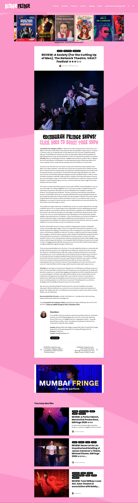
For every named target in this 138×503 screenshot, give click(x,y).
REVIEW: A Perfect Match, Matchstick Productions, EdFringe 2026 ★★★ (85, 420)
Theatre (60, 51)
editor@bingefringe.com (62, 333)
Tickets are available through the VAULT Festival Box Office (63, 304)
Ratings (92, 6)
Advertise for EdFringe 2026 (115, 6)
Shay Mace (65, 65)
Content (83, 6)
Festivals (64, 6)
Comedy (75, 442)
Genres (55, 6)
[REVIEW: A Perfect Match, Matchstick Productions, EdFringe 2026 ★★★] (51, 421)
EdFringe (75, 411)
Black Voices (76, 473)
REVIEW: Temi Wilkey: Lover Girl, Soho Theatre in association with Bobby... (86, 484)
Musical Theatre (84, 411)
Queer (87, 442)
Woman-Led (82, 413)
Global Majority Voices (78, 475)
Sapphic (92, 411)
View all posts (54, 338)
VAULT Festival (67, 51)
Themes (74, 6)
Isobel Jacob (77, 493)
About (100, 6)
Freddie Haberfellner (79, 462)
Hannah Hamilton (79, 431)
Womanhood (77, 51)
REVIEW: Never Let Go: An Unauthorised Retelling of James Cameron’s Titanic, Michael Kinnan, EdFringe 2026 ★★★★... (86, 451)
